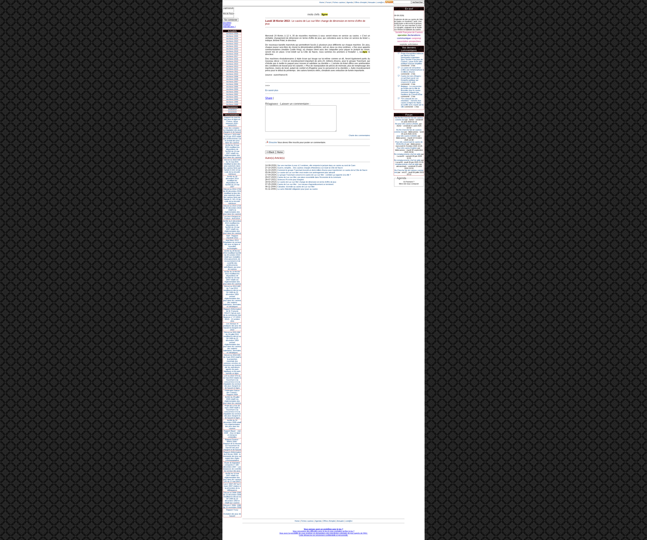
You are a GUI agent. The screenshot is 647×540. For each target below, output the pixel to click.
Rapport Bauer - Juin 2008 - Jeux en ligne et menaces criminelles (232, 434)
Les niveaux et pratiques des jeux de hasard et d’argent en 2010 (232, 327)
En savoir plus (271, 90)
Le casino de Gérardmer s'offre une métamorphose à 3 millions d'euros (412, 70)
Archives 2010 (232, 74)
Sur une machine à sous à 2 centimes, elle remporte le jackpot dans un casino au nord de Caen (316, 165)
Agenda (350, 2)
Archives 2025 (232, 36)
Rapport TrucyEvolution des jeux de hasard (232, 513)
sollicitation (413, 44)
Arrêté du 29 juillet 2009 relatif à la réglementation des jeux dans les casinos (232, 400)
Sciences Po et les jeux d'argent (291, 180)
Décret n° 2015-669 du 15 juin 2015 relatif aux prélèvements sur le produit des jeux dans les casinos (232, 139)
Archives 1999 (232, 102)
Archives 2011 (232, 71)
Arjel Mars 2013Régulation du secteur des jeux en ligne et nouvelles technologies (232, 244)
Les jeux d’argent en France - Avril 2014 (232, 217)
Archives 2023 (232, 41)
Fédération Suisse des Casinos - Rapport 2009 (232, 392)
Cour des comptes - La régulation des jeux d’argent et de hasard (232, 130)
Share (268, 98)
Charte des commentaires (359, 135)
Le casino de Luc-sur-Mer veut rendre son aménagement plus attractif (306, 172)
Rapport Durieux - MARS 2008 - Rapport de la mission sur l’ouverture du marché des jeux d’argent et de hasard (232, 445)
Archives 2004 (232, 89)
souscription (402, 41)
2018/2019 (232, 110)
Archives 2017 (232, 56)
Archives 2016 (232, 59)
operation (402, 35)
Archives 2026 (232, 34)
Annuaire (371, 2)
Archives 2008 (232, 79)
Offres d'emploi (360, 2)
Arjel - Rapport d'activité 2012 (232, 237)
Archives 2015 (232, 61)
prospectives (415, 41)
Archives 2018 (232, 54)
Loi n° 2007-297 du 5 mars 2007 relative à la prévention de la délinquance (232, 487)
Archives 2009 (232, 77)
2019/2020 (232, 112)
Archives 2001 (232, 97)
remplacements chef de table (407, 164)
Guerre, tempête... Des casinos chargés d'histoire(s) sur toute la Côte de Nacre (310, 168)
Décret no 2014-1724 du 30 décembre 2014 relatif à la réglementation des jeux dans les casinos (232, 210)
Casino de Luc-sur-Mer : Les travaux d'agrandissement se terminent (305, 184)
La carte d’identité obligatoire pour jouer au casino (297, 189)
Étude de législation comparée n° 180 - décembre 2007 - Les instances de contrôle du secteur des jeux (232, 467)
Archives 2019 (232, 51)
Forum (328, 2)
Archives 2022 (232, 44)
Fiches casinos (339, 2)
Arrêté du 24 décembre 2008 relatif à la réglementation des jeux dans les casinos (232, 424)
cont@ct (380, 2)
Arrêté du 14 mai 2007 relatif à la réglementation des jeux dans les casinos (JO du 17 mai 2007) (232, 477)
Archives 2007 (232, 82)
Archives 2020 (232, 49)
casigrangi (416, 38)
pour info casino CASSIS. (407, 136)
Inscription (227, 23)
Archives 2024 (232, 39)
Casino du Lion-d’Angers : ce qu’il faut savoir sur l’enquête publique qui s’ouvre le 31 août (411, 79)
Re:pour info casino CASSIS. (407, 124)
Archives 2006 (232, 84)
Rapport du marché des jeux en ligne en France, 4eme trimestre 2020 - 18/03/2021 (232, 121)
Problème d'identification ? (229, 26)
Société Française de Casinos (409, 32)
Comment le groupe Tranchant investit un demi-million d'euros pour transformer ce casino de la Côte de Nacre (322, 170)
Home (321, 2)
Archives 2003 (232, 92)
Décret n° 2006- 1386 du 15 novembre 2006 (232, 506)
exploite (403, 44)
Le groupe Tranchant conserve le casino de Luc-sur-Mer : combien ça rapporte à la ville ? (314, 175)
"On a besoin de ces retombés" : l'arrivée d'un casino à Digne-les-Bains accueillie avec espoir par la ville (412, 103)
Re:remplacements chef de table (407, 154)
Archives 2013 (232, 66)
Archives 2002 (232, 94)
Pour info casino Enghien (407, 148)
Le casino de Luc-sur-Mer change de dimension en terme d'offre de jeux (307, 182)
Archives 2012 (232, 69)
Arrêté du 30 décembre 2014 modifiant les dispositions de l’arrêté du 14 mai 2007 (232, 182)
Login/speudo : (229, 8)
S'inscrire (273, 142)
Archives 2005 (232, 87)
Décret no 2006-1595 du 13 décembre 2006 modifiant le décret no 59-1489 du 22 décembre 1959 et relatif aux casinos (232, 498)
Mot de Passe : (229, 13)
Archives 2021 (232, 46)
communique (404, 38)
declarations (413, 35)
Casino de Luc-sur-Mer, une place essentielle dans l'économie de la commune (309, 177)
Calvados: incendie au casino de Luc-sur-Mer (296, 187)
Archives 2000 (232, 99)
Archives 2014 (232, 64)
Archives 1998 (232, 104)
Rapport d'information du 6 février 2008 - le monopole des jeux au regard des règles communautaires (232, 456)
